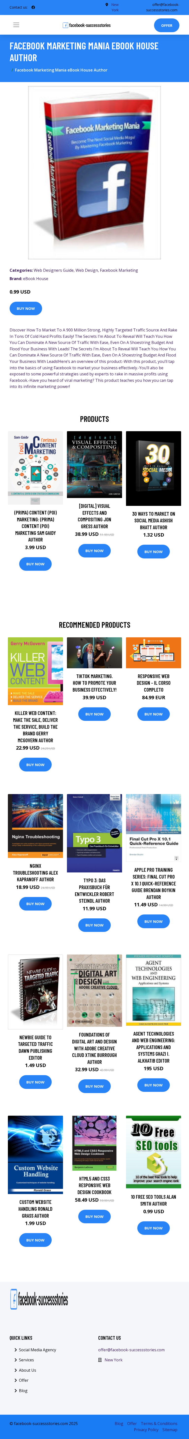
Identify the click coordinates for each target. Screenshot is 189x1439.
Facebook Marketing (119, 270)
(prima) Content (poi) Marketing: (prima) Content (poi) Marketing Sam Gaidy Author (35, 525)
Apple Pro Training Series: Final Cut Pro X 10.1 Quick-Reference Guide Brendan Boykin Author (153, 883)
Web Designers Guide (54, 270)
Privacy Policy (146, 1429)
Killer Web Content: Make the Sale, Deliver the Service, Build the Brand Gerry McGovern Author (35, 726)
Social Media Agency (37, 1350)
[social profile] (33, 7)
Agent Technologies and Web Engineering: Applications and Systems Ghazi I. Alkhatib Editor (153, 1047)
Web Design (87, 270)
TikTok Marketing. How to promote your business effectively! (95, 683)
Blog (23, 1390)
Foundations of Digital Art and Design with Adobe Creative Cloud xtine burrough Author (94, 1048)
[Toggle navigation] (16, 24)
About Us (27, 1370)
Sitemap (169, 1429)
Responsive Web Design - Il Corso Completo (154, 683)
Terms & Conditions (159, 1423)
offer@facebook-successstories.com (131, 1350)
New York (114, 1360)
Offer (166, 25)
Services (26, 1360)
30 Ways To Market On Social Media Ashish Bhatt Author (153, 520)
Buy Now (26, 308)
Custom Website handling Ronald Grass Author (35, 1208)
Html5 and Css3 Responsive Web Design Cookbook (94, 1185)
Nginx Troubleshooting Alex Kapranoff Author (35, 872)
